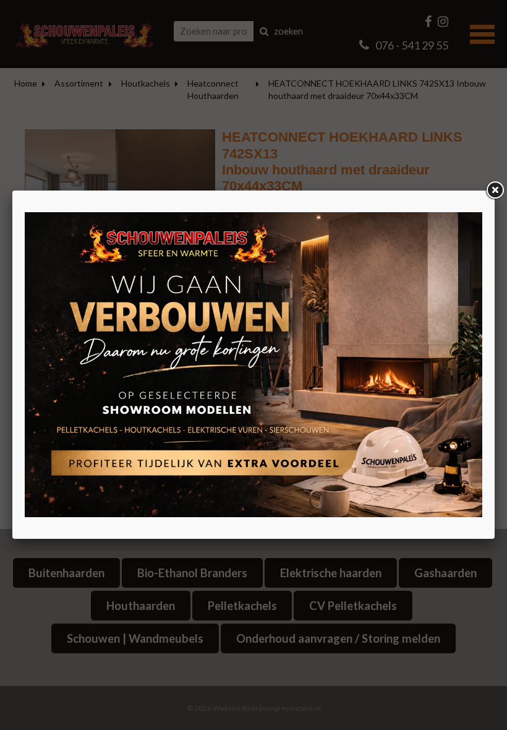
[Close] (495, 190)
